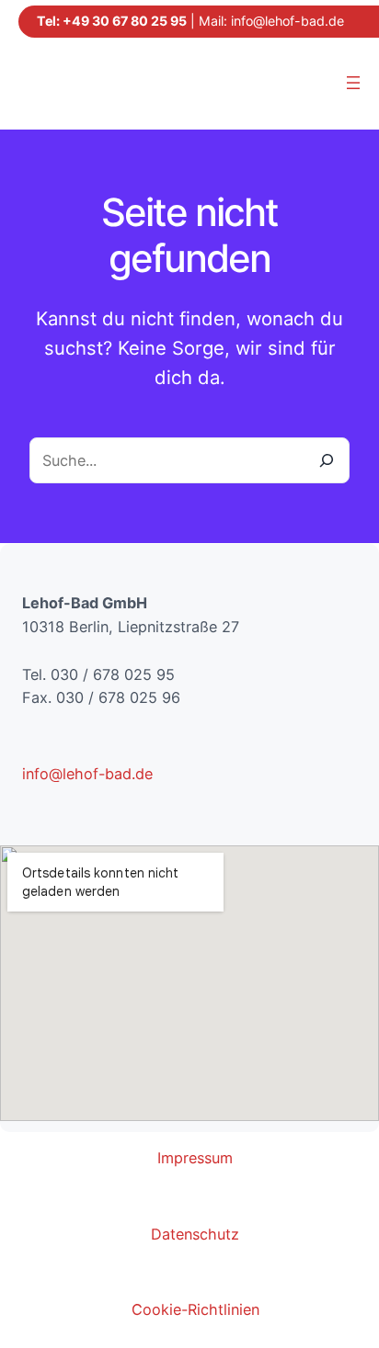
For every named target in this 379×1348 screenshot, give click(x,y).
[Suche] (325, 460)
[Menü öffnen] (353, 83)
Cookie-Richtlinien (195, 1309)
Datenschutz (195, 1234)
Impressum (195, 1158)
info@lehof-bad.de (287, 20)
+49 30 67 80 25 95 (125, 20)
